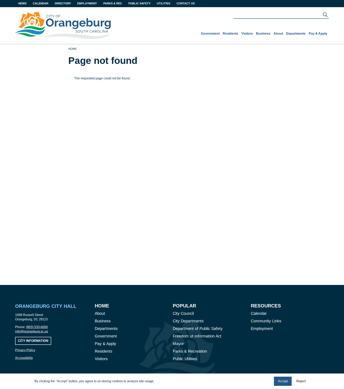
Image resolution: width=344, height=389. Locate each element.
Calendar (40, 3)
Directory (63, 3)
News (22, 3)
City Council (183, 313)
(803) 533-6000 (37, 327)
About (278, 33)
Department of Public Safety (198, 328)
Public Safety (139, 3)
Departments (296, 33)
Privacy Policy (25, 350)
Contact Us (186, 3)
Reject (301, 381)
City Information (33, 340)
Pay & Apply (318, 33)
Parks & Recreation (190, 351)
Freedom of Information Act (197, 336)
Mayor (178, 343)
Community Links (266, 321)
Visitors (247, 33)
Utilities (163, 3)
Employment (87, 3)
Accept (283, 381)
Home (72, 48)
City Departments (188, 321)
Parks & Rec (112, 3)
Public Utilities (185, 359)
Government (210, 33)
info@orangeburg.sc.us (31, 331)
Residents (230, 33)
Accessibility (24, 358)
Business (263, 33)
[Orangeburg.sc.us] (63, 25)
